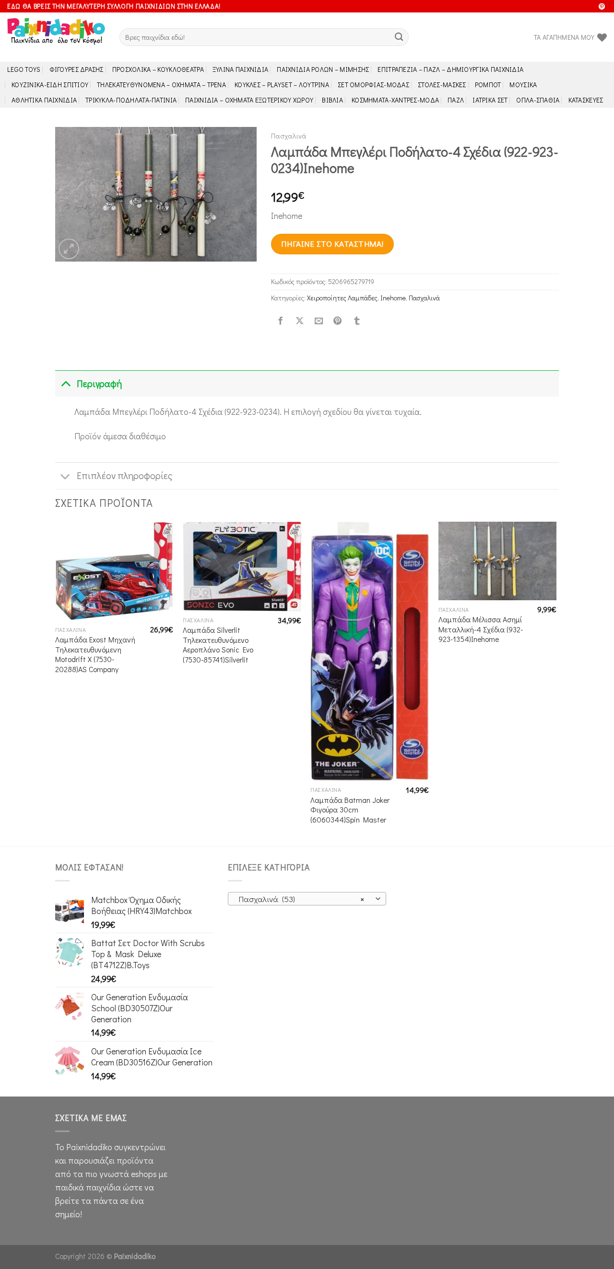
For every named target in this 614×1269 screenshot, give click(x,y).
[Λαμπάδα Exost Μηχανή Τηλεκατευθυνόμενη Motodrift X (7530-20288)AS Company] (114, 571)
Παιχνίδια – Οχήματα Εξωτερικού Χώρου (249, 99)
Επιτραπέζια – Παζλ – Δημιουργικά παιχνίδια (450, 69)
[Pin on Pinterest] (337, 321)
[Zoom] (69, 249)
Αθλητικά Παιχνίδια (44, 99)
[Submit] (399, 37)
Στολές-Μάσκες (442, 84)
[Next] (556, 683)
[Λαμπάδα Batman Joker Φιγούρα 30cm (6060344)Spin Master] (369, 651)
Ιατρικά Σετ (490, 99)
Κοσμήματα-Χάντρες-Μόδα (395, 99)
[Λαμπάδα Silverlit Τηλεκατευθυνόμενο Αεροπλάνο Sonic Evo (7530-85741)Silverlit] (242, 566)
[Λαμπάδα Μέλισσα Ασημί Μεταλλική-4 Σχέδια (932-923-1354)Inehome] (497, 561)
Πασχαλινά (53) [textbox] (301, 898)
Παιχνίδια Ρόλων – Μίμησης (323, 69)
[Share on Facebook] (280, 321)
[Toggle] (65, 383)
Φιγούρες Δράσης (76, 69)
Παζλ (456, 99)
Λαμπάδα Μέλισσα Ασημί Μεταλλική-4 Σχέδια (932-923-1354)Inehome (480, 629)
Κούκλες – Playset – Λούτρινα (282, 84)
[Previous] (55, 683)
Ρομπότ (488, 84)
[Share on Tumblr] (357, 321)
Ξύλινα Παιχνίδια (241, 69)
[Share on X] (299, 321)
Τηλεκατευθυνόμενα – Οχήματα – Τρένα (161, 84)
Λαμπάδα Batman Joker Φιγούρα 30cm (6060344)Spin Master (350, 809)
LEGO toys (24, 69)
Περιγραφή (99, 383)
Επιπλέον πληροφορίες (124, 475)
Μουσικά (523, 84)
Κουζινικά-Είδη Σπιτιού (50, 84)
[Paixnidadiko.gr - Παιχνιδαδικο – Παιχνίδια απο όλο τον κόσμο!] (56, 37)
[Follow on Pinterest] (602, 7)
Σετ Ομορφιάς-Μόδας (373, 84)
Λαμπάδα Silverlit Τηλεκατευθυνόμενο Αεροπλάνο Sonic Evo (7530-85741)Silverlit (218, 644)
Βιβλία (332, 99)
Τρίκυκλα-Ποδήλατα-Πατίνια (131, 99)
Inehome (393, 297)
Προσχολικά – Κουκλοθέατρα (158, 69)
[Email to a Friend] (318, 321)
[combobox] (307, 898)
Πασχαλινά (289, 135)
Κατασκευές (585, 99)
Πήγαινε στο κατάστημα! (332, 243)
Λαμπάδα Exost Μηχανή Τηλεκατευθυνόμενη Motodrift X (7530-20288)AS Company (95, 654)
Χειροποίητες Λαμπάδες (342, 297)
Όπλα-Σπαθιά (537, 99)
